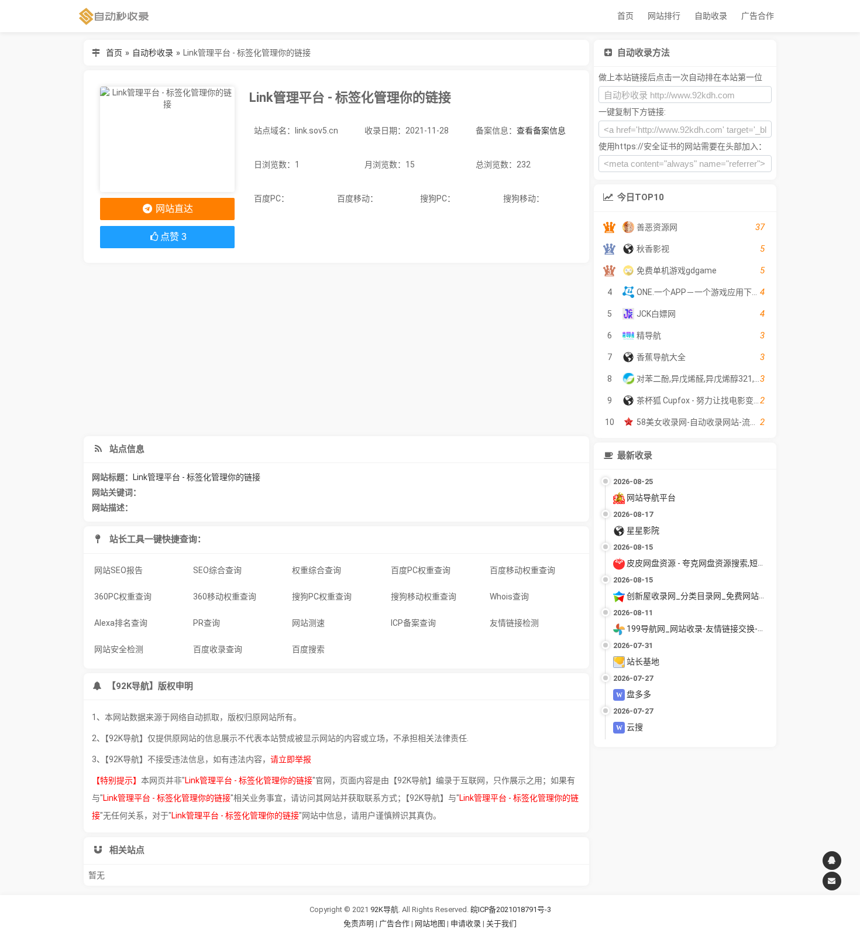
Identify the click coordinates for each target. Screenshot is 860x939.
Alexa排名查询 (120, 623)
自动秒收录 (152, 52)
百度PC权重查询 (420, 570)
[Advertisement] (336, 349)
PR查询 (206, 623)
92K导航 (384, 909)
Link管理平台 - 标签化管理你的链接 (196, 477)
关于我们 (501, 923)
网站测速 (308, 623)
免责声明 (358, 923)
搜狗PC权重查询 (322, 596)
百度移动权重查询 (522, 570)
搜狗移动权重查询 (423, 596)
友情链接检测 (514, 623)
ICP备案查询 (413, 623)
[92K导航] (114, 16)
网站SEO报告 (118, 570)
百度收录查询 (217, 649)
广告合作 (757, 15)
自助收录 (710, 15)
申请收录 (465, 923)
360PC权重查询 (123, 596)
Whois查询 (509, 596)
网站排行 (664, 15)
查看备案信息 (541, 130)
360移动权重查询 (224, 596)
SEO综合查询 (217, 570)
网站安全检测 (118, 649)
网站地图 (431, 923)
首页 (625, 15)
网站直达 (173, 208)
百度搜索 (308, 649)
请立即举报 (290, 759)
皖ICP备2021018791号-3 (510, 909)
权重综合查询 (316, 570)
